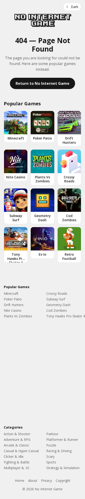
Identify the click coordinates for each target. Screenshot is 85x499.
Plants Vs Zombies (18, 316)
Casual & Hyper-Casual (21, 451)
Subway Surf (55, 299)
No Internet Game (42, 20)
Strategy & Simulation (63, 468)
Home (19, 480)
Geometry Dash (58, 305)
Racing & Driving (59, 451)
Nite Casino (12, 310)
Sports (51, 462)
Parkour (52, 434)
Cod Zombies (56, 310)
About (32, 480)
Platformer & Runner (62, 439)
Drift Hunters (14, 305)
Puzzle (51, 445)
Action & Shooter (17, 434)
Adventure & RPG (17, 439)
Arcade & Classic (16, 445)
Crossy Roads (56, 293)
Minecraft (11, 293)
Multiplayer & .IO (16, 468)
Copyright (63, 480)
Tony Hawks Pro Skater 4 (65, 316)
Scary (50, 456)
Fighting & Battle (17, 462)
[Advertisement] (42, 372)
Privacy (46, 480)
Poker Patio (13, 299)
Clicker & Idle (14, 456)
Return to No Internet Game (42, 83)
